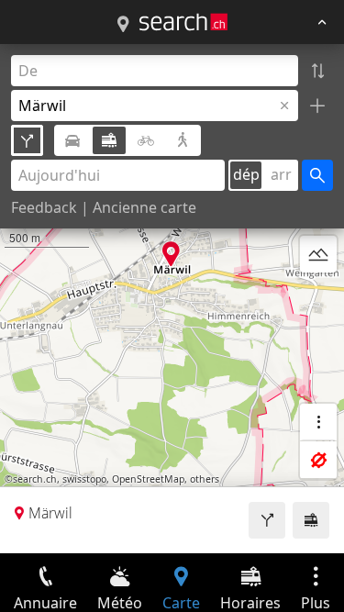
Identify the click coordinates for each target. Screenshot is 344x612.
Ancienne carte (144, 207)
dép (246, 174)
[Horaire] (311, 520)
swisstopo (84, 479)
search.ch (35, 479)
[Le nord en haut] (318, 298)
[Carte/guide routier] (122, 25)
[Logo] (183, 22)
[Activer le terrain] (318, 254)
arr (281, 174)
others (204, 479)
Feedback (44, 207)
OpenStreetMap (148, 479)
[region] (172, 298)
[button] (171, 253)
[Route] (267, 520)
